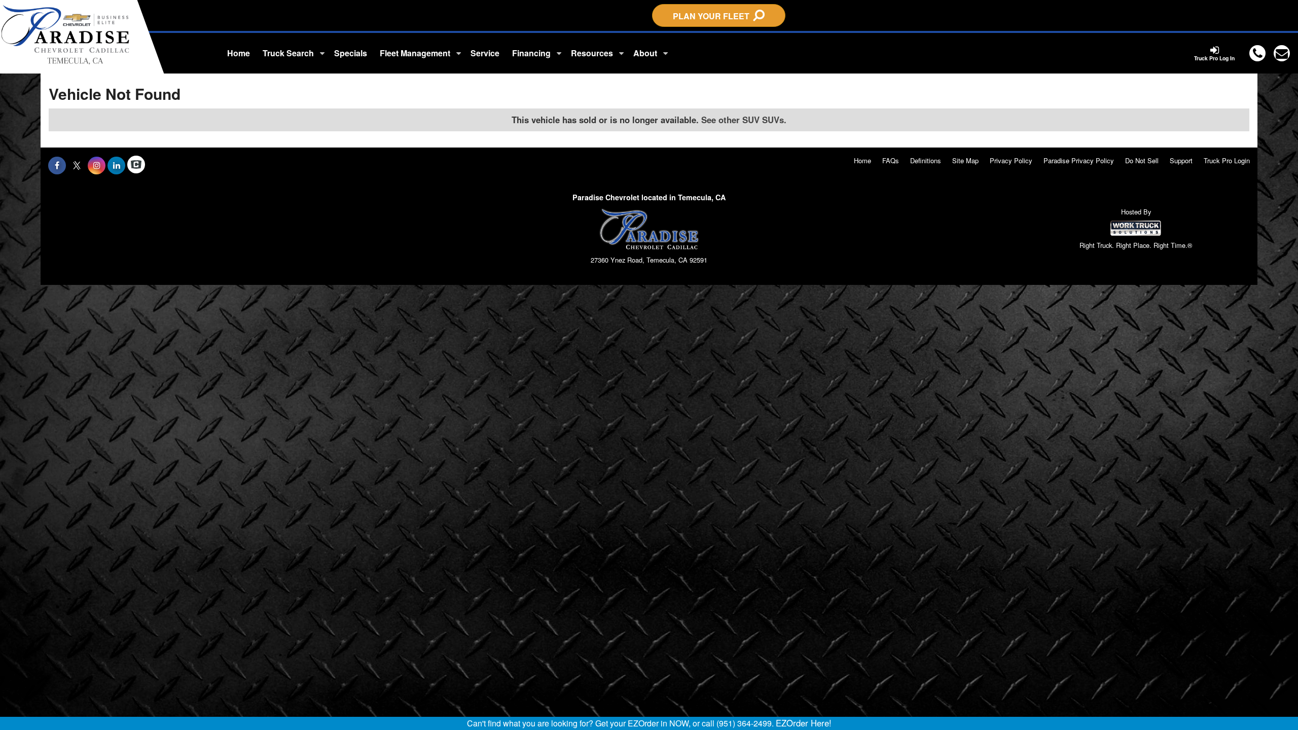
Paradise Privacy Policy (1078, 160)
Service (485, 53)
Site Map (965, 160)
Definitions (925, 160)
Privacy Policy (1011, 160)
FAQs (890, 160)
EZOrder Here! (804, 723)
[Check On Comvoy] (136, 165)
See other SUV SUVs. (743, 120)
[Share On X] (77, 165)
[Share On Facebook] (57, 165)
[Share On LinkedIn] (116, 165)
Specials (350, 53)
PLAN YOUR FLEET (713, 16)
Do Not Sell (1142, 160)
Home (238, 53)
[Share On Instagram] (96, 165)
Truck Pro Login (1227, 160)
